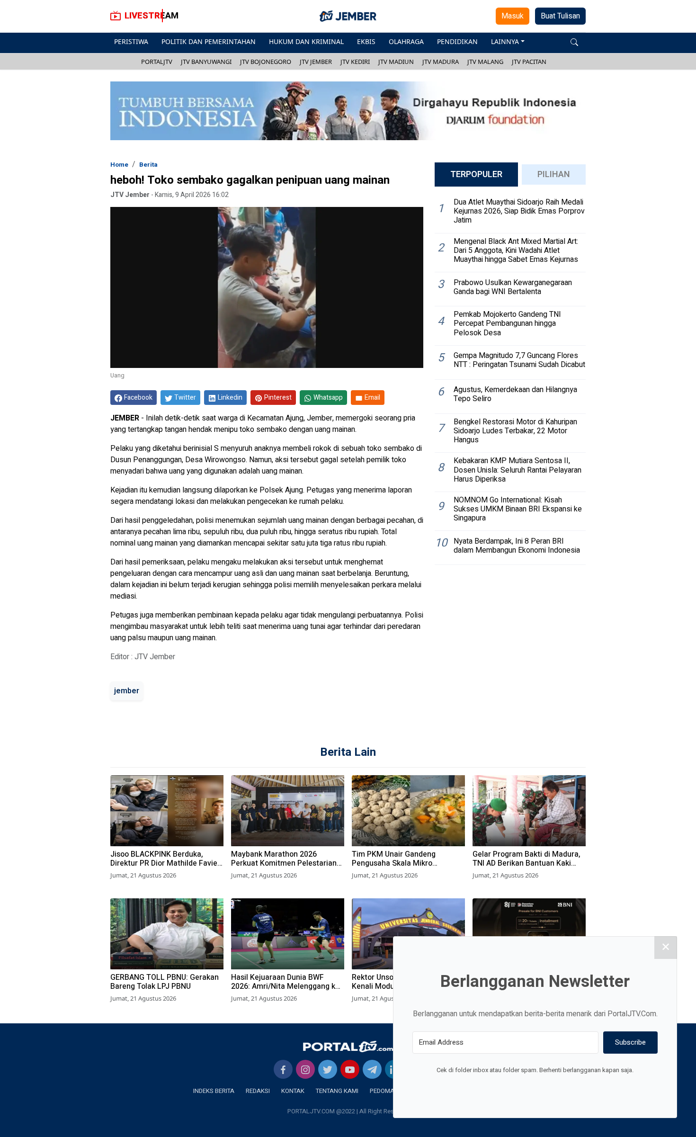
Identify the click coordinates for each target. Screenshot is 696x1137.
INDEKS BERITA (213, 1090)
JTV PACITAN (529, 61)
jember (126, 691)
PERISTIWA (131, 41)
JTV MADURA (440, 61)
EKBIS (366, 41)
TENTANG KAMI (337, 1090)
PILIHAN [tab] (553, 174)
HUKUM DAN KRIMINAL (306, 41)
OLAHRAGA (406, 41)
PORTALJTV (156, 61)
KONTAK (292, 1090)
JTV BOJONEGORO (265, 61)
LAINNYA (505, 41)
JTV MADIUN (396, 61)
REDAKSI (258, 1090)
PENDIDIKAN (457, 41)
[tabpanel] (510, 379)
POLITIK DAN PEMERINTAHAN (208, 41)
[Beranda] (348, 1046)
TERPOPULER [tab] (476, 174)
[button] (574, 41)
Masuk (512, 16)
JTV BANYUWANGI (206, 61)
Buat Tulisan (560, 16)
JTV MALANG (485, 61)
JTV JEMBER (316, 61)
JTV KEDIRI (355, 61)
